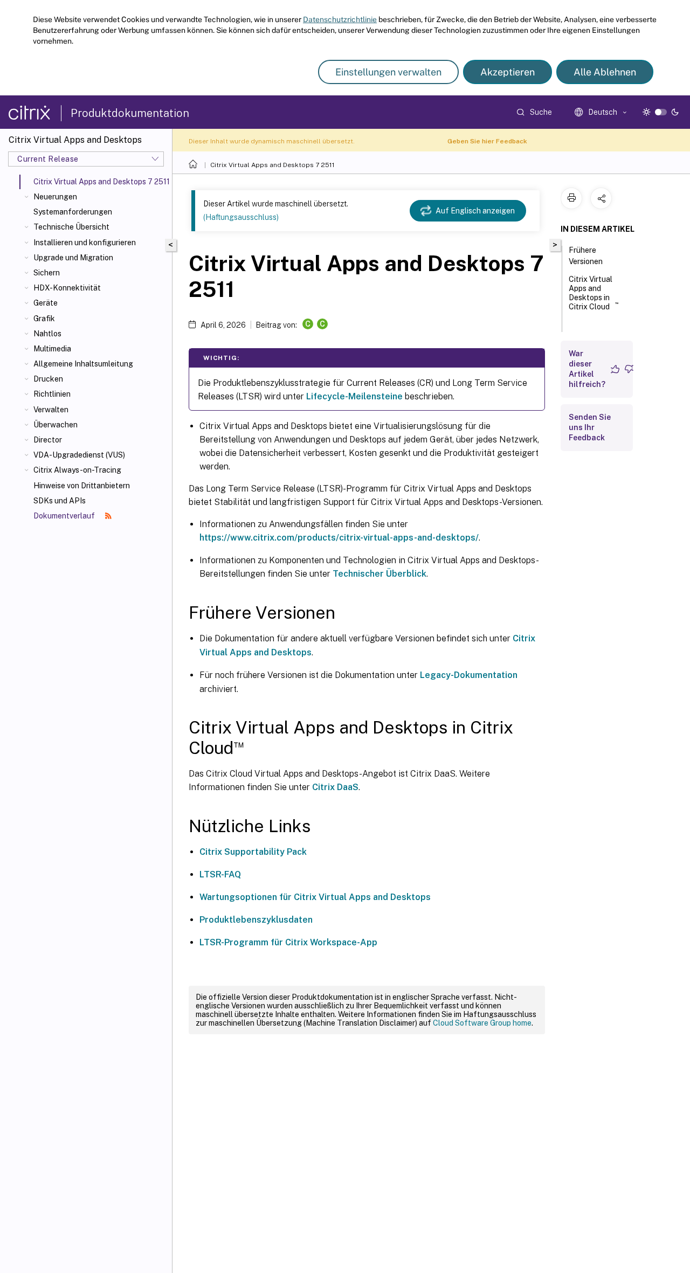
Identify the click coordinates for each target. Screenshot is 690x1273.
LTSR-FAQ (220, 874)
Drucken (48, 379)
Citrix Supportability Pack (253, 852)
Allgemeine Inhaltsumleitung (83, 363)
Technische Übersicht (71, 227)
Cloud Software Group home (482, 1023)
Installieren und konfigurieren (84, 242)
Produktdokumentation (130, 113)
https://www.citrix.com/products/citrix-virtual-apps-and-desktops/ (339, 537)
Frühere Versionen (586, 256)
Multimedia (52, 348)
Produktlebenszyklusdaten (256, 920)
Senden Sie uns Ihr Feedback (590, 427)
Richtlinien (52, 394)
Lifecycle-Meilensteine (354, 396)
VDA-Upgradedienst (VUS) (79, 455)
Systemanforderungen (72, 211)
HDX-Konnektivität (67, 287)
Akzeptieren (507, 72)
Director (47, 439)
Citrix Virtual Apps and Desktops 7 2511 (272, 165)
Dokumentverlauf (64, 515)
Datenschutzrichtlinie (340, 19)
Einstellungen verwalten (388, 72)
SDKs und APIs (59, 500)
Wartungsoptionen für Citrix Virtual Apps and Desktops (315, 897)
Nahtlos (47, 333)
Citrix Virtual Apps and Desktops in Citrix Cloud (593, 293)
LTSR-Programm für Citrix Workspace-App (288, 942)
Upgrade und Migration (73, 257)
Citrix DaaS (335, 787)
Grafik (44, 318)
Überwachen (55, 424)
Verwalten (50, 409)
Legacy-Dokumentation (469, 675)
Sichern (46, 272)
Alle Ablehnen (605, 72)
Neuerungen (55, 196)
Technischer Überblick (379, 574)
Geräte (45, 303)
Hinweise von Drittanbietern (81, 485)
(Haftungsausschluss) (241, 217)
